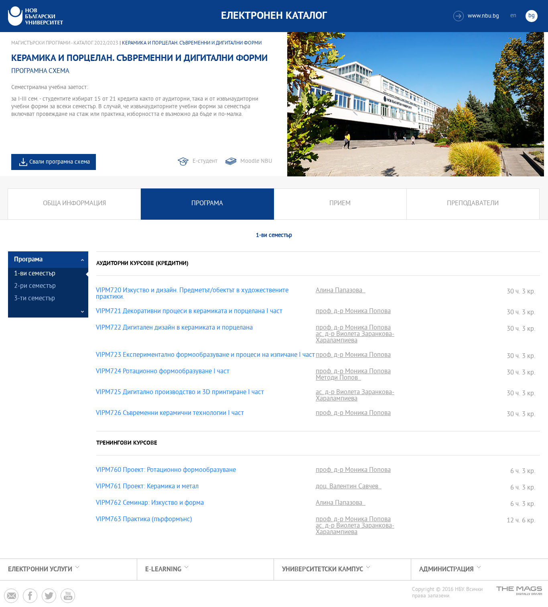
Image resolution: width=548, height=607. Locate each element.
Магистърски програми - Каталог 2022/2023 (64, 43)
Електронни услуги (40, 569)
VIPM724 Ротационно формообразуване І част (162, 372)
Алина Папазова (340, 291)
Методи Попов (338, 378)
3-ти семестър (34, 299)
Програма (207, 204)
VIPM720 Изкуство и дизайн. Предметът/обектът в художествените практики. (192, 294)
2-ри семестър (35, 286)
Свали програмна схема (59, 162)
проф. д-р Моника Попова (353, 312)
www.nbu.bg (477, 16)
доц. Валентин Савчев (349, 487)
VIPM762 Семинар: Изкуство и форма (150, 503)
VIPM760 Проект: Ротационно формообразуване (166, 470)
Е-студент (205, 161)
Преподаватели (473, 204)
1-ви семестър (34, 274)
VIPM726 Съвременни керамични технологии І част (170, 414)
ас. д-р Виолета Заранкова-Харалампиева (355, 338)
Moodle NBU (256, 161)
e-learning (163, 569)
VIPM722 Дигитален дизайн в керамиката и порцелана (174, 328)
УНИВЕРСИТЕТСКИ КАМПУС (322, 569)
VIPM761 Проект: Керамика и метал (147, 487)
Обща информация (74, 204)
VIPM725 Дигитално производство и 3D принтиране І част (180, 393)
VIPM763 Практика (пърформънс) (144, 520)
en (513, 16)
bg (531, 16)
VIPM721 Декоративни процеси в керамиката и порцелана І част (189, 312)
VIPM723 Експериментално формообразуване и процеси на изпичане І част (205, 355)
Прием (340, 204)
